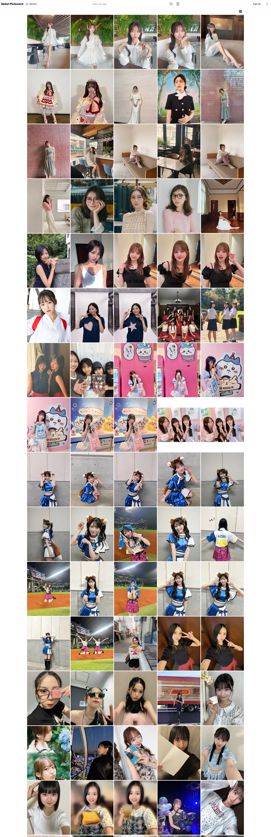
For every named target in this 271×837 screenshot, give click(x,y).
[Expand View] (240, 11)
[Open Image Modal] (48, 42)
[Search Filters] (178, 4)
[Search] (171, 4)
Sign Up (257, 4)
